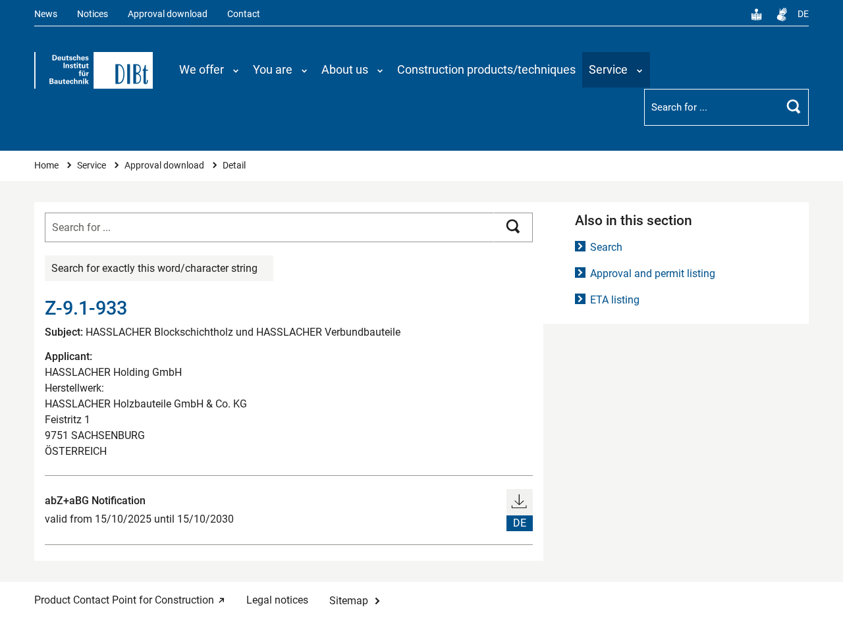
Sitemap (348, 600)
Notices (92, 14)
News (45, 14)
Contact (243, 14)
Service (92, 165)
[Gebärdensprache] (782, 14)
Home (47, 165)
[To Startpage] (93, 70)
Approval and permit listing (652, 273)
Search (606, 247)
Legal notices (277, 600)
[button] (209, 70)
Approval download (167, 14)
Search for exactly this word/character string (154, 268)
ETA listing (614, 300)
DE (803, 14)
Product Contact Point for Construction (124, 600)
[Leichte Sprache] (757, 14)
